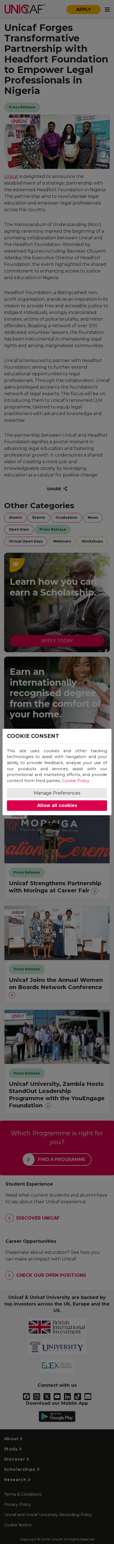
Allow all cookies (57, 805)
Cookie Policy (75, 780)
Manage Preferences (57, 793)
